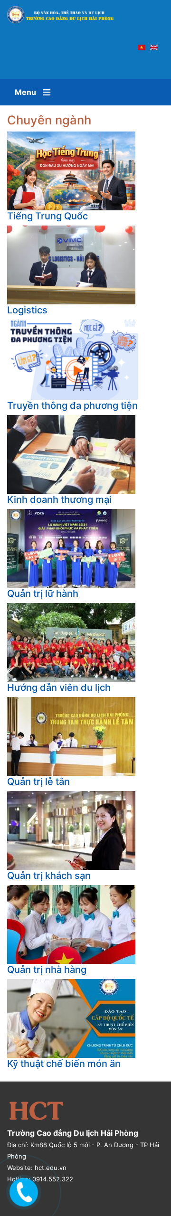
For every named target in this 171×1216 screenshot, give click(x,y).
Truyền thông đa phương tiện (72, 405)
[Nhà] (65, 14)
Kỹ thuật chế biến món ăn (64, 1063)
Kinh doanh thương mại (59, 499)
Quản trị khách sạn (49, 875)
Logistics (27, 310)
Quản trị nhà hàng (46, 969)
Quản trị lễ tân (38, 781)
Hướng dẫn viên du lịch (59, 687)
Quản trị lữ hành (42, 593)
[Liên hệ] (22, 1190)
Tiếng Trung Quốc (47, 216)
